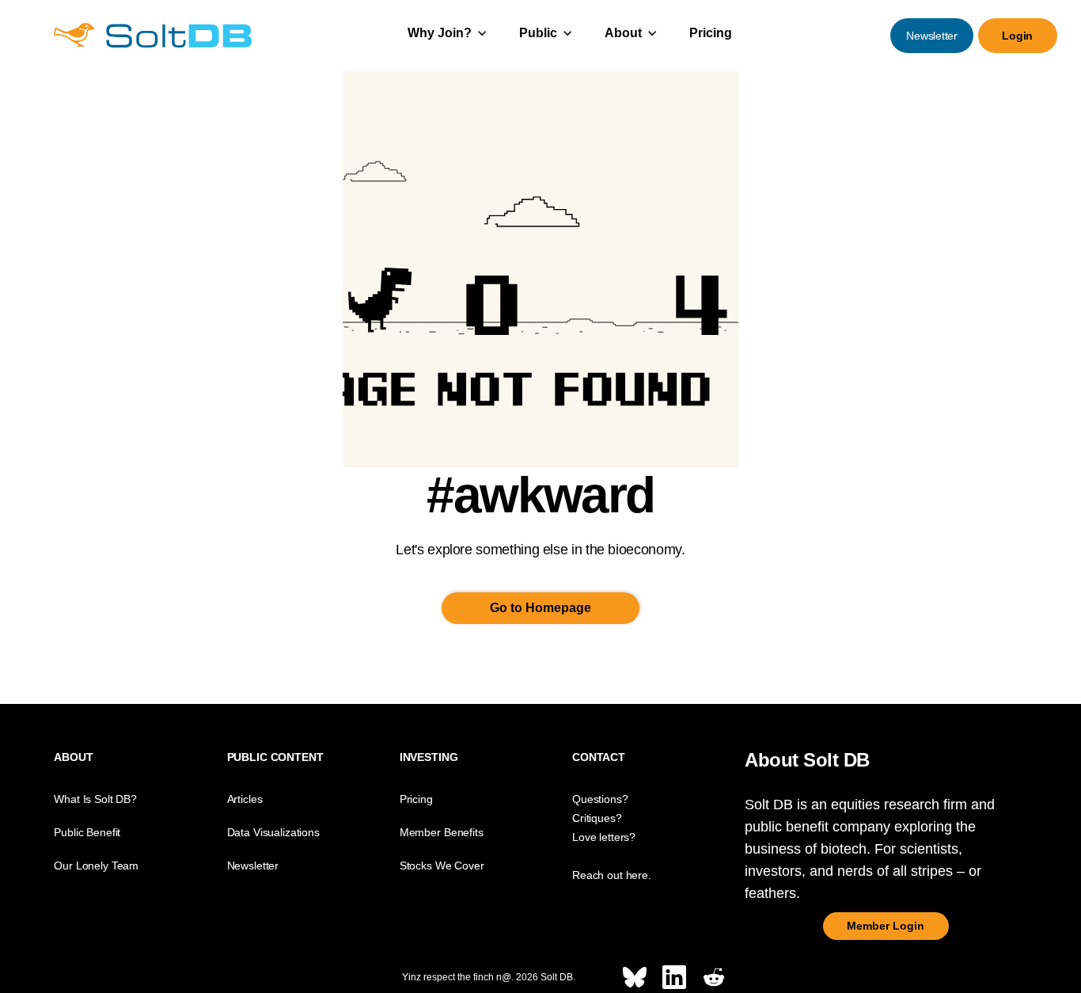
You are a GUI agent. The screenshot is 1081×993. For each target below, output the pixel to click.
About (623, 33)
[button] (447, 35)
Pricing (710, 33)
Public (538, 33)
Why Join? (440, 33)
